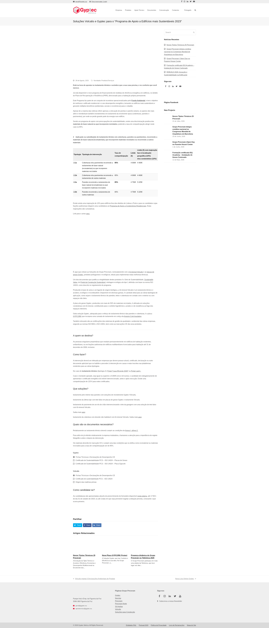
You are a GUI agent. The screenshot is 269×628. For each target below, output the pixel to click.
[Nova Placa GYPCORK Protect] (115, 545)
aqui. (88, 214)
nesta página (142, 496)
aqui (83, 412)
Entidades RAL (131, 625)
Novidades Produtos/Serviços (104, 80)
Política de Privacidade (158, 625)
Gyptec (117, 595)
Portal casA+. (136, 371)
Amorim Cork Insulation (132, 316)
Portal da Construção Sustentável (92, 282)
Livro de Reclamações (176, 625)
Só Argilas (119, 606)
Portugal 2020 (143, 625)
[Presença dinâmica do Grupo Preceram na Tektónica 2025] (144, 545)
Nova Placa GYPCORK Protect (114, 555)
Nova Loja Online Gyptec (184, 579)
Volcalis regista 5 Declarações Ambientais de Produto (95, 579)
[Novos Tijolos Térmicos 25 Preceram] (86, 545)
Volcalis (118, 609)
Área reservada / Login (99, 1)
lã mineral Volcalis (136, 272)
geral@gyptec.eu (81, 1)
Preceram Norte (121, 604)
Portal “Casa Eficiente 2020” (117, 371)
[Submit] (193, 32)
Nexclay (118, 598)
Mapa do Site (191, 625)
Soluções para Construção (125, 612)
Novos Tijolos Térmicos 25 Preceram (180, 45)
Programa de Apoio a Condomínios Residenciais (128, 206)
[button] (77, 525)
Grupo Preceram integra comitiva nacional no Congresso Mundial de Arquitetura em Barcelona (177, 51)
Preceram (118, 601)
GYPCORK (77, 316)
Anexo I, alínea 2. (131, 430)
